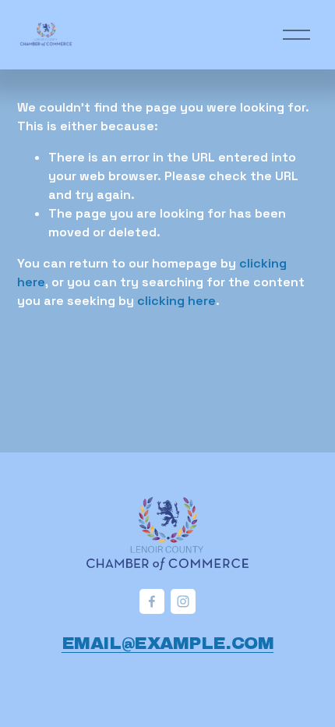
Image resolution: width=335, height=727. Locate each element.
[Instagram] (183, 601)
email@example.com (167, 643)
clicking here (176, 301)
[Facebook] (151, 601)
